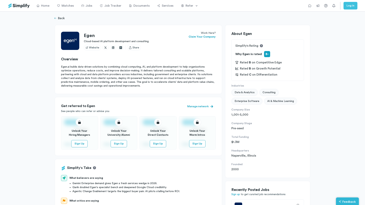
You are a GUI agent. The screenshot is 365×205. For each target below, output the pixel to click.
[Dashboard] (19, 5)
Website (94, 47)
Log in (350, 5)
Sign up (235, 194)
